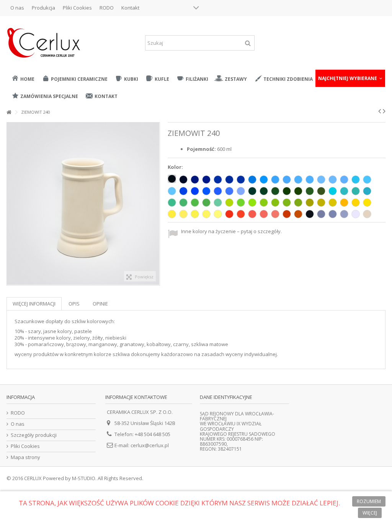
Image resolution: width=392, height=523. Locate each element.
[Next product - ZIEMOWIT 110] (384, 111)
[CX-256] (183, 191)
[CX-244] (275, 214)
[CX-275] (183, 214)
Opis (74, 303)
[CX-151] (309, 191)
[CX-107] (344, 179)
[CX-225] (229, 179)
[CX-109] (344, 202)
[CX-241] (241, 214)
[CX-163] (264, 202)
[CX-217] (321, 179)
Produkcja (43, 7)
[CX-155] (367, 191)
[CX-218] (332, 179)
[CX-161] (195, 202)
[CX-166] (298, 202)
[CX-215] (275, 179)
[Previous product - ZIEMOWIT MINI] (379, 111)
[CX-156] (332, 191)
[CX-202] (287, 179)
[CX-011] (355, 202)
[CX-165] (287, 202)
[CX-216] (298, 179)
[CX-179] (206, 202)
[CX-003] (183, 179)
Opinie (100, 303)
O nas (17, 7)
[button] (350, 78)
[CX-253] (218, 191)
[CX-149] (298, 191)
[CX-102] (309, 214)
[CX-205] (172, 191)
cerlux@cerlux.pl (150, 445)
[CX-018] (252, 202)
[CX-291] (344, 214)
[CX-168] (321, 202)
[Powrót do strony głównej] (9, 112)
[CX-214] (264, 179)
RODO (107, 7)
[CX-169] (309, 202)
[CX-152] (344, 191)
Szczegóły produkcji (34, 435)
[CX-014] (252, 179)
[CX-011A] (367, 202)
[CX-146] (172, 202)
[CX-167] (332, 202)
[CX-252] (229, 191)
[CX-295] (287, 214)
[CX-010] (355, 214)
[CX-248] (229, 214)
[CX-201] (309, 179)
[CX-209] (195, 179)
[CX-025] (298, 214)
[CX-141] (241, 202)
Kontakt (130, 7)
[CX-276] (195, 214)
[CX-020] (367, 214)
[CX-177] (264, 191)
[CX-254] (206, 191)
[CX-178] (252, 191)
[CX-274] (172, 214)
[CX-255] (195, 191)
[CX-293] (321, 214)
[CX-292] (332, 214)
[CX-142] (218, 202)
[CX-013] (355, 191)
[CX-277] (206, 214)
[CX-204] (367, 179)
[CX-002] (172, 179)
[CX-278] (218, 214)
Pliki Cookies (77, 7)
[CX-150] (321, 191)
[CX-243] (264, 214)
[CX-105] (241, 179)
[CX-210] (206, 179)
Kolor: (176, 167)
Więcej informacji (34, 303)
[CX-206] (218, 179)
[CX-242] (252, 214)
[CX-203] (355, 179)
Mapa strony (25, 457)
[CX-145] (183, 202)
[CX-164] (275, 202)
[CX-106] (287, 191)
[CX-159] (229, 202)
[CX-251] (241, 191)
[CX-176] (275, 191)
